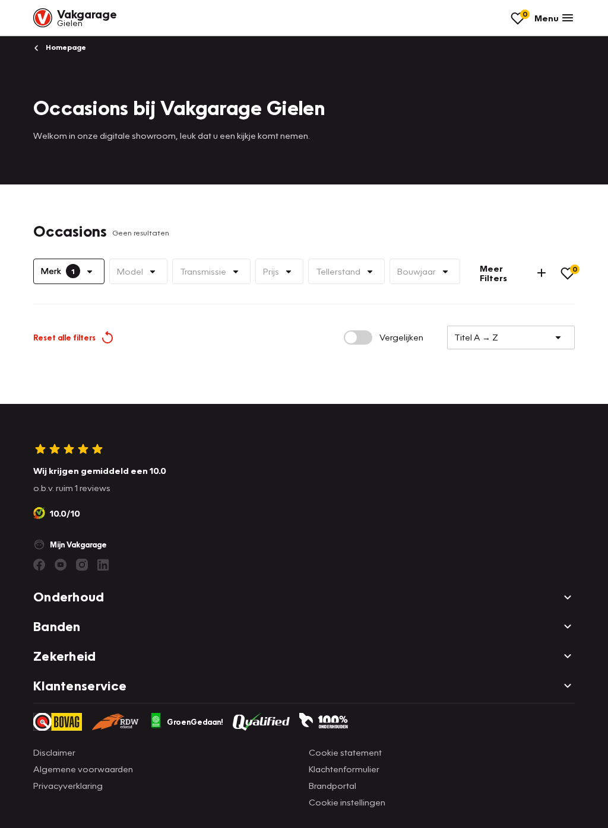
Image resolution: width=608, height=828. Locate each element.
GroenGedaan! (195, 722)
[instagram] (82, 565)
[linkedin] (103, 565)
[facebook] (39, 565)
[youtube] (60, 565)
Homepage (65, 47)
